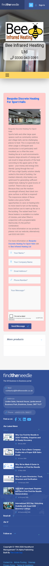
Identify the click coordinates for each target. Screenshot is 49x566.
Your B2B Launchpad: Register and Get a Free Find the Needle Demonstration (28, 491)
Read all (7, 516)
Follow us (7, 533)
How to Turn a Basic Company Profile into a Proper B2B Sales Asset (28, 452)
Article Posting (20, 562)
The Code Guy (16, 552)
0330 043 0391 (26, 58)
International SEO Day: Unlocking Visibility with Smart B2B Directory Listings (29, 506)
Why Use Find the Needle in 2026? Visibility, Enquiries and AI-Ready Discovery (28, 437)
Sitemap (31, 562)
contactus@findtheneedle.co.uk (19, 391)
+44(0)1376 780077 (23, 412)
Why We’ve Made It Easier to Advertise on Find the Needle (27, 465)
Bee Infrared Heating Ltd (21, 246)
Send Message (18, 326)
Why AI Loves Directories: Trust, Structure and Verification (29, 477)
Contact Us (7, 562)
